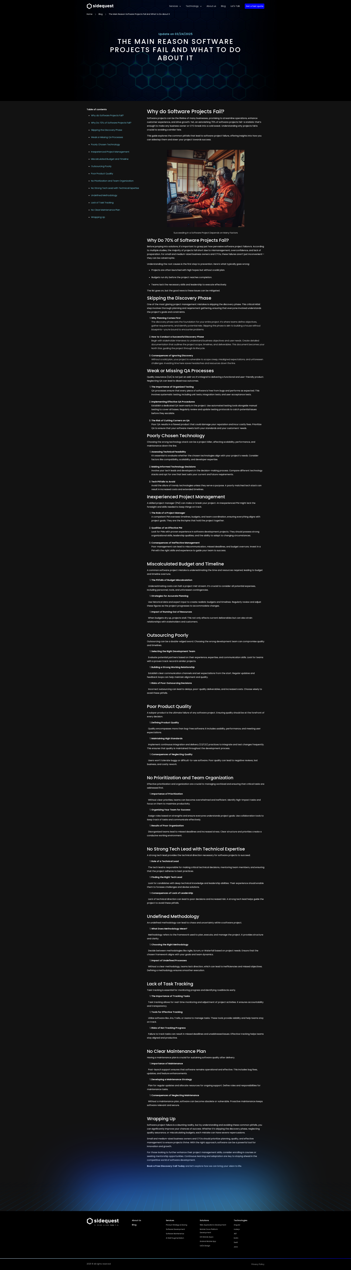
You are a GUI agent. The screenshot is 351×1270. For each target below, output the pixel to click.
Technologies (240, 1220)
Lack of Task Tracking (102, 202)
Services (170, 1220)
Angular (237, 1225)
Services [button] (174, 6)
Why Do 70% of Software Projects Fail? (111, 122)
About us (211, 6)
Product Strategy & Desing (176, 1225)
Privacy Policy (257, 1264)
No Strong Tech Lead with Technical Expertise (115, 188)
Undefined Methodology (104, 195)
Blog (223, 6)
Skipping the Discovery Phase (106, 130)
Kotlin (236, 1238)
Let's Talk (235, 6)
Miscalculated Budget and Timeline (109, 159)
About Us (136, 1220)
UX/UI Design (205, 1246)
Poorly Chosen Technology (105, 144)
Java (236, 1247)
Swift (236, 1242)
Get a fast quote (254, 6)
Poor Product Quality (102, 173)
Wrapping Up (98, 217)
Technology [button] (192, 6)
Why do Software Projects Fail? (107, 115)
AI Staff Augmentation (175, 1238)
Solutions (204, 1220)
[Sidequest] (108, 1222)
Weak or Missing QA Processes (107, 137)
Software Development (175, 1229)
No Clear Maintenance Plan (105, 209)
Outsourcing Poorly (101, 166)
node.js (237, 1229)
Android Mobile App (208, 1241)
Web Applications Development (213, 1225)
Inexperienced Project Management (110, 151)
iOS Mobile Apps (206, 1237)
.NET (235, 1233)
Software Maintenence (175, 1233)
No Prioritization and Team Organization (112, 180)
